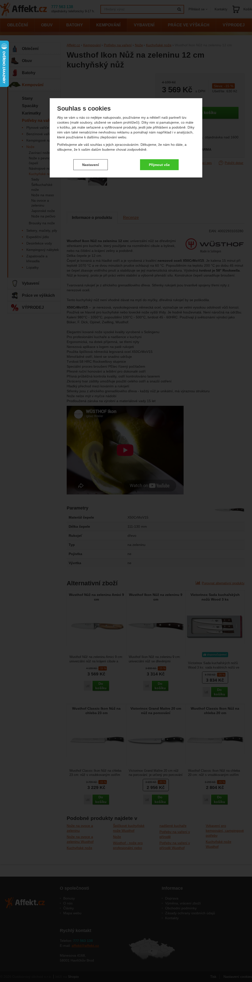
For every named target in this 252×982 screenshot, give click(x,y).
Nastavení (90, 164)
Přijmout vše (159, 164)
